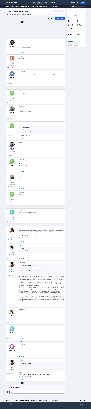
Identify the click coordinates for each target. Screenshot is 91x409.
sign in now (30, 388)
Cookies (23, 407)
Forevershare (12, 350)
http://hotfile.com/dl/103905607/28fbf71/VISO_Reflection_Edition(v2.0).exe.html (34, 374)
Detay (80, 24)
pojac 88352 (12, 216)
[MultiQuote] (20, 52)
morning (12, 77)
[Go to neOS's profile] (12, 247)
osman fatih (12, 112)
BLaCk (12, 233)
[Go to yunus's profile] (12, 93)
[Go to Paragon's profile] (12, 58)
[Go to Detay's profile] (77, 25)
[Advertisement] (35, 31)
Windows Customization (26, 14)
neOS (12, 251)
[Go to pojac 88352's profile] (12, 212)
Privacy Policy (14, 407)
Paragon (12, 62)
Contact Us (19, 407)
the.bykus (12, 46)
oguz (80, 20)
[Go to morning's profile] (12, 73)
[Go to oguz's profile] (77, 21)
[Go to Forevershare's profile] (12, 346)
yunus (12, 97)
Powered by (80, 407)
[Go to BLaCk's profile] (12, 230)
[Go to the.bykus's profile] (12, 42)
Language (8, 407)
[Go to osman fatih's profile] (12, 108)
